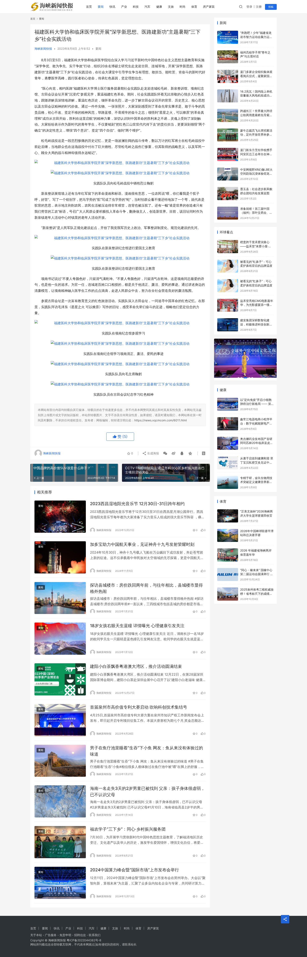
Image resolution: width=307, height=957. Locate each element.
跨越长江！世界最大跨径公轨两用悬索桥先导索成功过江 (256, 115)
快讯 (112, 6)
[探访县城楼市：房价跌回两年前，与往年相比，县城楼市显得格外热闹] (60, 598)
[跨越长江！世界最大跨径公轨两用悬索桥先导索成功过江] (227, 115)
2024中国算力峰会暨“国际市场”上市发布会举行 (134, 869)
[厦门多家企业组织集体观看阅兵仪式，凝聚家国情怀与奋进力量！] (227, 76)
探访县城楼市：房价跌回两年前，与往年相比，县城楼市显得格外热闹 (146, 588)
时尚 (182, 6)
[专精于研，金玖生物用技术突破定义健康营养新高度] (227, 482)
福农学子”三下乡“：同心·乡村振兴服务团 (128, 829)
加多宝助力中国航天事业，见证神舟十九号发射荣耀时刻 (142, 544)
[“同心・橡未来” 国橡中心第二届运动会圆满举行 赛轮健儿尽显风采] (227, 574)
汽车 (147, 6)
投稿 (270, 6)
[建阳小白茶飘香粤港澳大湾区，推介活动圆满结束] (60, 679)
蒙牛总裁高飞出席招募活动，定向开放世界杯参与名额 (256, 134)
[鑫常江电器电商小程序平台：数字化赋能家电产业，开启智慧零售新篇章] (227, 423)
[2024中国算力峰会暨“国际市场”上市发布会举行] (60, 883)
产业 (124, 6)
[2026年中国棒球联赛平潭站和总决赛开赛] (227, 535)
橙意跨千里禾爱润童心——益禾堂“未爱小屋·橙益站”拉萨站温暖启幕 (255, 246)
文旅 (171, 6)
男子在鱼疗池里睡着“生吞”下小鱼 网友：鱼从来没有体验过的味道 (146, 750)
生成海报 (152, 453)
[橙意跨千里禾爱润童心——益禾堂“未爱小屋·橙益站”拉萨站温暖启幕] (227, 246)
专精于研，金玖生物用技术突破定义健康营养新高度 (256, 482)
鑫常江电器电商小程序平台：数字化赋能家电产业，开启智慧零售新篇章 (256, 423)
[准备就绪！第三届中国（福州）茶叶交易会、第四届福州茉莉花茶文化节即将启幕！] (227, 213)
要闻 (101, 6)
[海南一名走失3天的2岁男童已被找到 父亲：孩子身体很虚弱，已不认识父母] (60, 801)
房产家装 (209, 6)
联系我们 (94, 935)
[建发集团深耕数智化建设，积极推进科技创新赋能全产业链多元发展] (227, 324)
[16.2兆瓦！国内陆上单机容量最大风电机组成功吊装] (227, 96)
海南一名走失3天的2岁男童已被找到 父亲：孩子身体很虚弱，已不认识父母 (147, 791)
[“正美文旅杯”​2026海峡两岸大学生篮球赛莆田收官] (227, 515)
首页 (89, 6)
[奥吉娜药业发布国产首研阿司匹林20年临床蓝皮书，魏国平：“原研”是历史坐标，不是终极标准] (227, 443)
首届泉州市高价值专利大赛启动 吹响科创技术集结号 (138, 707)
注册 (259, 6)
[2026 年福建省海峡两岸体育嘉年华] (227, 555)
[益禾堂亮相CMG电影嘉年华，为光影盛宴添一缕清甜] (227, 305)
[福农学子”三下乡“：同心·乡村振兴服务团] (60, 842)
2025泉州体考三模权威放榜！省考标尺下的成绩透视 (257, 593)
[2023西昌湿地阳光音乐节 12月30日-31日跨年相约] (60, 517)
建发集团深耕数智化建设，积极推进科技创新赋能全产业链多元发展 (256, 324)
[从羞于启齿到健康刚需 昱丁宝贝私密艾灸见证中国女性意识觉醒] (227, 462)
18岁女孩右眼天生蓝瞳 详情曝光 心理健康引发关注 (137, 625)
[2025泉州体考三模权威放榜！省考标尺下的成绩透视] (227, 594)
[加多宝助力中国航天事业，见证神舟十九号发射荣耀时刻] (60, 557)
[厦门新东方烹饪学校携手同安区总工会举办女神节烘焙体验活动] (227, 154)
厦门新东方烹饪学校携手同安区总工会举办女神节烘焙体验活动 (256, 154)
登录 (249, 6)
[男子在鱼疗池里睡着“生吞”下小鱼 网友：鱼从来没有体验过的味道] (60, 761)
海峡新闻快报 (43, 48)
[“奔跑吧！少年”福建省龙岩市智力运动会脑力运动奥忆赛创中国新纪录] (227, 37)
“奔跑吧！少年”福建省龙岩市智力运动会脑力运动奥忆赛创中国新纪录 (256, 37)
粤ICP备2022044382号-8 (84, 940)
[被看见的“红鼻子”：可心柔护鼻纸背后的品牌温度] (227, 266)
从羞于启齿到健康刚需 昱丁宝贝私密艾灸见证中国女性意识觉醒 (256, 462)
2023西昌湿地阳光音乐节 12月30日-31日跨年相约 (137, 503)
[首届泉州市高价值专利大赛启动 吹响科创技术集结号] (60, 720)
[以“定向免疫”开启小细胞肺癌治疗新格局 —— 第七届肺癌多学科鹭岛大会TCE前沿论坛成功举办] (227, 404)
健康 (159, 6)
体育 (194, 6)
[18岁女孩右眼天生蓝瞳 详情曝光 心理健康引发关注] (60, 639)
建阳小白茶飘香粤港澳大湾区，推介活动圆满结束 (136, 666)
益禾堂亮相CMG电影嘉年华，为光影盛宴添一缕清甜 (256, 305)
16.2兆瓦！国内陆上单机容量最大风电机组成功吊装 (256, 95)
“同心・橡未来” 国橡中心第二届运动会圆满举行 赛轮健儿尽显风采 (256, 574)
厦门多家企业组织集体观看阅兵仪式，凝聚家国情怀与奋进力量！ (256, 76)
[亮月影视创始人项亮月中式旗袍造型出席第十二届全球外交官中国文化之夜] (245, 358)
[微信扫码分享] (165, 453)
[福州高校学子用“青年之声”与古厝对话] (227, 57)
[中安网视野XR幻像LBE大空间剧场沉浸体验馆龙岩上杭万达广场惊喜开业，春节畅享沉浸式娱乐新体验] (227, 174)
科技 (136, 6)
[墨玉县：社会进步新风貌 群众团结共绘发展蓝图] (227, 193)
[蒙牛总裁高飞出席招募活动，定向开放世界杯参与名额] (227, 135)
